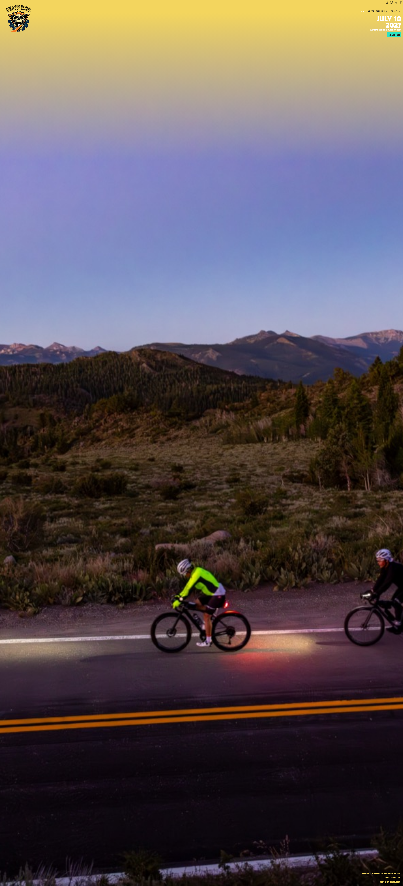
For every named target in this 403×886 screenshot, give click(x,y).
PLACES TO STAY (392, 877)
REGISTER (395, 11)
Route (371, 11)
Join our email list (390, 882)
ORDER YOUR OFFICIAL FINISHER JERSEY (381, 873)
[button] (382, 11)
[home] (18, 11)
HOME (363, 11)
